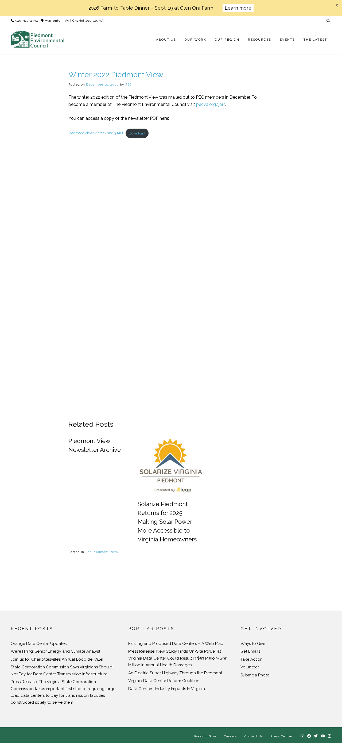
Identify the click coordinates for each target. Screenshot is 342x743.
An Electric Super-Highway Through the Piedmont (175, 673)
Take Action (251, 659)
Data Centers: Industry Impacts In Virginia (166, 688)
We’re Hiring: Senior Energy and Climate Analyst (55, 651)
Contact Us (253, 736)
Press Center (281, 736)
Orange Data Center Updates (39, 643)
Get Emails (250, 651)
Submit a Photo (255, 675)
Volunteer (249, 667)
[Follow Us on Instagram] (329, 736)
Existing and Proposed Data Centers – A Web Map (175, 643)
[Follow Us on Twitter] (316, 736)
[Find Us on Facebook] (309, 736)
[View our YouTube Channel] (323, 736)
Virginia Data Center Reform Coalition (163, 680)
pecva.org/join (210, 104)
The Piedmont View (101, 552)
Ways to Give (252, 643)
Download (137, 133)
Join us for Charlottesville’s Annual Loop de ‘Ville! (57, 659)
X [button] (337, 5)
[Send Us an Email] (303, 736)
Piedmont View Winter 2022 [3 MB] (95, 133)
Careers (230, 736)
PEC (128, 84)
